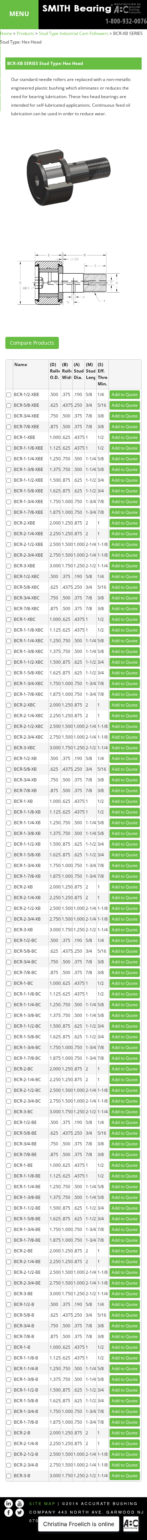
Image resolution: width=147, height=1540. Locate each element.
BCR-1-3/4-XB (27, 865)
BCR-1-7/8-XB (27, 876)
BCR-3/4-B (24, 1326)
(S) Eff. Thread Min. (102, 374)
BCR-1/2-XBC (27, 576)
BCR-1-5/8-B (26, 1401)
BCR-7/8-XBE (26, 427)
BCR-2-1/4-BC (27, 1080)
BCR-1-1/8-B (26, 1358)
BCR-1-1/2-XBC (29, 662)
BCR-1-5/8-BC (27, 1037)
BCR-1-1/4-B (26, 1369)
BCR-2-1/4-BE (27, 1261)
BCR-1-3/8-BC (27, 1015)
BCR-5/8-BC (25, 951)
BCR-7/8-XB (25, 790)
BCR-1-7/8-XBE (28, 512)
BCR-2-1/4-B (26, 1443)
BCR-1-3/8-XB (27, 833)
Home (6, 33)
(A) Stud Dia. (78, 370)
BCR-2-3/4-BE (27, 1283)
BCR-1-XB (23, 801)
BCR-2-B (22, 1433)
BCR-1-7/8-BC (27, 1058)
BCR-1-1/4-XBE (28, 459)
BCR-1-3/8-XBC (29, 651)
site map (42, 1503)
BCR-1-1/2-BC (27, 1026)
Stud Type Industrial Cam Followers (73, 33)
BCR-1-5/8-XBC (29, 673)
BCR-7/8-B (24, 1336)
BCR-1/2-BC (25, 940)
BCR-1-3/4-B (26, 1411)
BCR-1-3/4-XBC (29, 683)
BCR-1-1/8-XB (27, 812)
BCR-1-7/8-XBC (29, 694)
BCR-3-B (22, 1476)
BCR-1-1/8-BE (27, 1176)
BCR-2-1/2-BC (27, 1090)
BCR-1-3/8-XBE (28, 469)
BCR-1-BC (23, 983)
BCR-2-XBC (25, 705)
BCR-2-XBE (24, 523)
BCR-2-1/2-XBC (29, 726)
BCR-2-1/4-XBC (29, 716)
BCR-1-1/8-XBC (29, 630)
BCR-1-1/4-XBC (29, 641)
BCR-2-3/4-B (26, 1465)
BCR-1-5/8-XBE (28, 491)
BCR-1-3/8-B (26, 1379)
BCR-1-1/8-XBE (28, 448)
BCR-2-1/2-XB (27, 908)
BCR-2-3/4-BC (27, 1101)
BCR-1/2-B (24, 1304)
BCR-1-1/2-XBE (28, 480)
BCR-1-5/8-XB (27, 855)
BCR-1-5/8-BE (27, 1219)
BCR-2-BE (23, 1251)
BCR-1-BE (23, 1165)
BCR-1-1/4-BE (27, 1187)
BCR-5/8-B (24, 1315)
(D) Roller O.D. (55, 370)
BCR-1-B (22, 1347)
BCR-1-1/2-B (26, 1390)
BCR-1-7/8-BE (27, 1240)
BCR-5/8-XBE (26, 405)
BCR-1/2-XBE (26, 394)
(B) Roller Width (67, 370)
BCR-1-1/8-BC (27, 994)
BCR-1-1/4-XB (27, 823)
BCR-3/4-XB (25, 780)
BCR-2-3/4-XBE (28, 555)
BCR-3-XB (23, 930)
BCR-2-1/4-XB (27, 898)
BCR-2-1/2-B (26, 1454)
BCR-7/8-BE (25, 1154)
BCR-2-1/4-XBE (28, 534)
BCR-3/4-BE (25, 1144)
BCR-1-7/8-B (26, 1422)
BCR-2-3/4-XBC (29, 737)
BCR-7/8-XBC (27, 609)
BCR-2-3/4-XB (27, 919)
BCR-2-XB (23, 887)
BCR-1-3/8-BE (27, 1197)
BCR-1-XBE (24, 437)
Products (25, 33)
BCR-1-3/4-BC (27, 1047)
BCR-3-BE (23, 1294)
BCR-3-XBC (25, 748)
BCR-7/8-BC (25, 972)
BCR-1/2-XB (25, 758)
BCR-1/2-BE (25, 1122)
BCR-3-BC (23, 1112)
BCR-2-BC (23, 1069)
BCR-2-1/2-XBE (28, 544)
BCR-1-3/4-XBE (28, 501)
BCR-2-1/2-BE (27, 1272)
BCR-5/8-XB (25, 769)
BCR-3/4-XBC (27, 598)
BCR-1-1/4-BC (27, 1005)
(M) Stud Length (91, 370)
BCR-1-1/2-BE (27, 1208)
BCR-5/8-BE (25, 1133)
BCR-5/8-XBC (27, 587)
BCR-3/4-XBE (26, 416)
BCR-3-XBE (24, 566)
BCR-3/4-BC (25, 962)
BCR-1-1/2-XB (27, 844)
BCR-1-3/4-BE (27, 1229)
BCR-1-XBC (25, 619)
